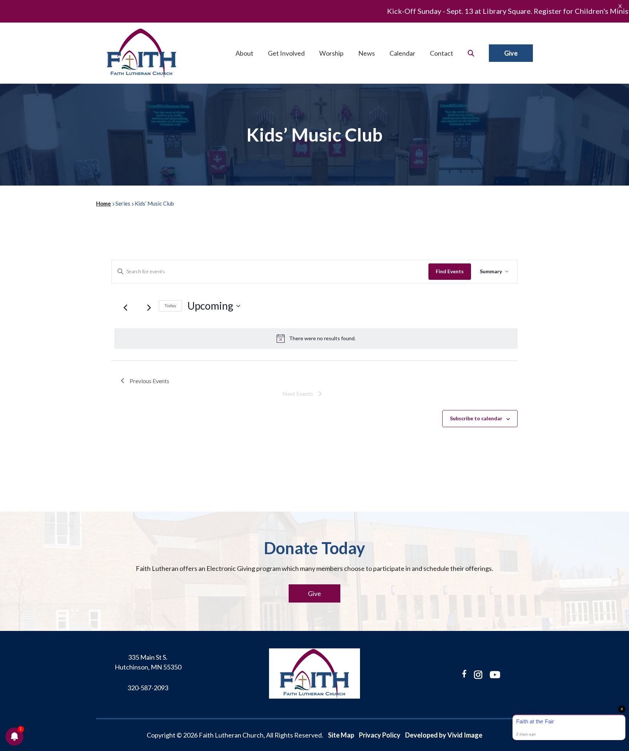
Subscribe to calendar (476, 418)
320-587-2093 (147, 688)
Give (314, 593)
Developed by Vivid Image (443, 735)
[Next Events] (149, 307)
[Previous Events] (125, 307)
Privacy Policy (379, 735)
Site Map (341, 735)
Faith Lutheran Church (141, 53)
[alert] (316, 338)
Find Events (450, 271)
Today (170, 305)
